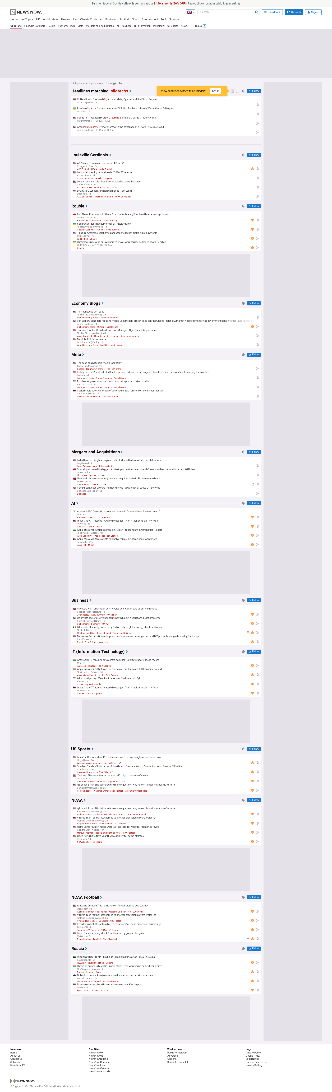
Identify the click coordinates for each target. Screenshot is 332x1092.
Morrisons (103, 642)
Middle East (112, 327)
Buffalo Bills (102, 772)
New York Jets (84, 485)
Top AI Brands (104, 518)
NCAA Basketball (93, 178)
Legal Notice (252, 1058)
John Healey (83, 615)
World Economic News (111, 345)
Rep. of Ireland (104, 633)
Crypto (101, 475)
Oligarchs (16, 26)
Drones (80, 972)
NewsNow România (99, 1062)
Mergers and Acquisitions (100, 26)
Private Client (105, 466)
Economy (95, 624)
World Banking (110, 221)
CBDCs (93, 239)
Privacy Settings (255, 1065)
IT (85, 545)
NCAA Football (105, 169)
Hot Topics (27, 19)
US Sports (172, 26)
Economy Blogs (66, 26)
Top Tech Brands (115, 369)
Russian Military (100, 991)
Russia (80, 221)
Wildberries (82, 239)
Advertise (172, 1055)
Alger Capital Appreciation (106, 336)
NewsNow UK (96, 1052)
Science (174, 19)
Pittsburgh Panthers (103, 197)
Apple (99, 527)
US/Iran (100, 327)
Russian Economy (86, 230)
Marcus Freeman (85, 833)
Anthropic (81, 518)
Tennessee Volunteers (88, 930)
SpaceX (92, 475)
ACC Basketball (84, 188)
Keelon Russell (84, 791)
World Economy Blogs (87, 318)
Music (91, 545)
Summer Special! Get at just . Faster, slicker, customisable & (164, 3)
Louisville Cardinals (34, 26)
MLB (123, 782)
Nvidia (80, 684)
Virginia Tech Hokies (87, 824)
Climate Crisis (88, 19)
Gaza (55, 19)
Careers (171, 1058)
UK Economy (83, 624)
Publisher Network (177, 1052)
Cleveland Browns (85, 772)
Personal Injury (90, 466)
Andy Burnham (98, 615)
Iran (75, 19)
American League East (108, 782)
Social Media (120, 378)
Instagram (82, 378)
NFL (105, 485)
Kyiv (79, 991)
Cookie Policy (253, 1055)
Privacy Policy (253, 1052)
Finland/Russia (84, 981)
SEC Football (139, 912)
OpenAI (90, 527)
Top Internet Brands (95, 369)
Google (80, 369)
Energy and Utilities (122, 633)
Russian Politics (94, 221)
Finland (97, 981)
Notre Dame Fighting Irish (107, 833)
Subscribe (15, 1062)
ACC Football (83, 169)
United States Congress (100, 378)
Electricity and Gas (86, 633)
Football (124, 19)
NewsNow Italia (97, 1065)
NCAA (184, 26)
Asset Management (109, 318)
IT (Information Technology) (149, 26)
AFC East (97, 485)
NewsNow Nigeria (98, 1058)
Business (111, 19)
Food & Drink (90, 642)
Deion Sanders (84, 939)
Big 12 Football (110, 939)
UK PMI (105, 624)
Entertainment (149, 19)
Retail (80, 642)
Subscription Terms (256, 1062)
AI (101, 19)
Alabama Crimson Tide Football (108, 791)
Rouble (51, 26)
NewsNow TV (17, 1065)
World (46, 19)
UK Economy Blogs (86, 327)
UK (38, 19)
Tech (164, 19)
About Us (15, 1055)
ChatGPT (81, 527)
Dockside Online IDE (178, 1062)
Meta (80, 26)
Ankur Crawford (84, 336)
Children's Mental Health (88, 397)
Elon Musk (82, 475)
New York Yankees (86, 782)
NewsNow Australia (99, 1071)
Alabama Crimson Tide (136, 791)
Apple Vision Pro (85, 536)
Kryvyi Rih (81, 963)
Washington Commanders (89, 763)
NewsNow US (96, 1055)
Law (79, 466)
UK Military (112, 615)
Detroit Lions (110, 763)
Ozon (98, 972)
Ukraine (65, 19)
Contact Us (16, 1058)
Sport (135, 19)
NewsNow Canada (99, 1068)
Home (14, 19)
